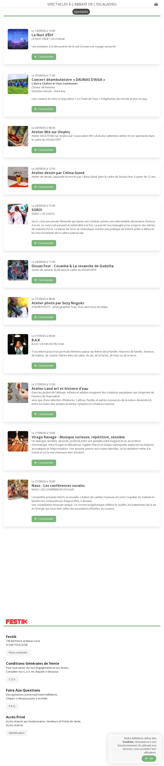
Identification (17, 733)
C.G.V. (12, 679)
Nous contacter (18, 652)
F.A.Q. (12, 706)
